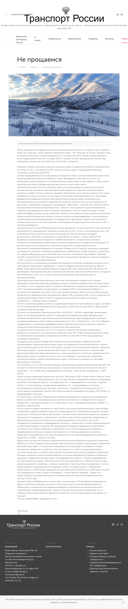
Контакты (109, 38)
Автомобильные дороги (52, 67)
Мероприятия (74, 38)
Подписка (93, 38)
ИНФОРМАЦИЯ (11, 547)
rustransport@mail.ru (14, 574)
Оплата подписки (98, 550)
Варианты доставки (99, 553)
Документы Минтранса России (21, 39)
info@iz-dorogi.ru (19, 571)
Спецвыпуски (54, 38)
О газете (37, 39)
